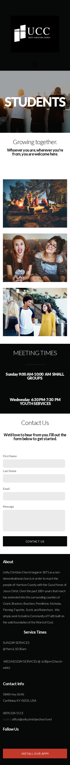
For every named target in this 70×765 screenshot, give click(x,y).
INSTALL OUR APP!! (35, 753)
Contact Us (35, 541)
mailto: (7, 719)
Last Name (9, 471)
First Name (10, 456)
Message (8, 506)
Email (6, 488)
